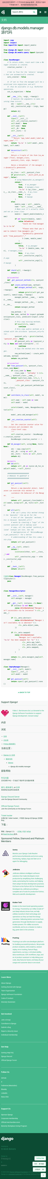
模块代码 (9, 759)
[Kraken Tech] (5, 910)
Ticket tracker (6, 815)
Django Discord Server (10, 797)
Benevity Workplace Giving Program (14, 1126)
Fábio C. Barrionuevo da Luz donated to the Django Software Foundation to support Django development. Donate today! (28, 713)
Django (3, 12)
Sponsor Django (7, 1115)
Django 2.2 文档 (9, 755)
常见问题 (5, 778)
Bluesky (4, 1089)
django (10, 763)
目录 (5, 736)
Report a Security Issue (9, 1031)
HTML (19, 831)
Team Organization (8, 991)
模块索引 (9, 787)
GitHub (3, 1078)
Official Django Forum (10, 806)
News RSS (5, 1097)
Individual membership (9, 1035)
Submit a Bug (6, 1027)
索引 (3, 787)
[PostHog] (5, 945)
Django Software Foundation (11, 994)
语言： (39, 1164)
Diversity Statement (8, 1002)
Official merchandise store (10, 1122)
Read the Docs (8, 834)
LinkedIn (4, 1093)
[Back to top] (43, 1175)
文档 (4, 20)
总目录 (5, 740)
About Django (6, 983)
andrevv (6, 1165)
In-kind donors (8, 1149)
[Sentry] (5, 857)
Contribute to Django (8, 1023)
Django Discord (6, 1056)
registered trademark (15, 1174)
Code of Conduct (7, 998)
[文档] (6, 576)
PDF (24, 831)
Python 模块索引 (9, 744)
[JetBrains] (5, 877)
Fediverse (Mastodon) (9, 1085)
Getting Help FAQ (7, 1053)
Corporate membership (9, 1118)
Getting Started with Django (11, 987)
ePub (29, 831)
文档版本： (39, 1169)
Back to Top (24, 692)
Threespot (6, 1159)
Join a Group (5, 1020)
